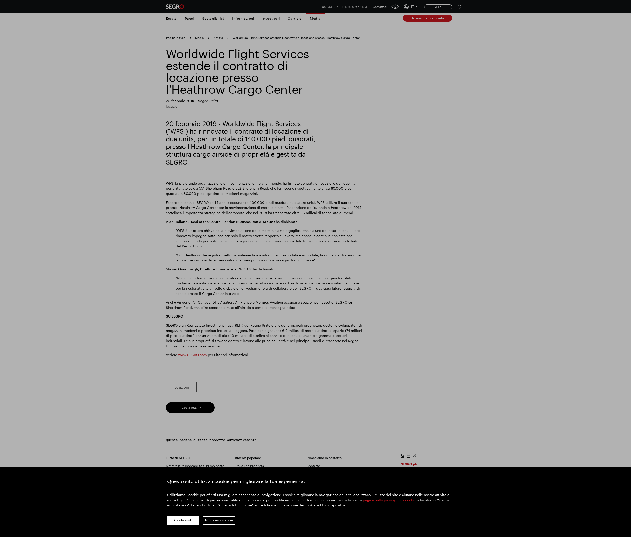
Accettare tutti (183, 520)
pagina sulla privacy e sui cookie (389, 500)
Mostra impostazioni (219, 520)
